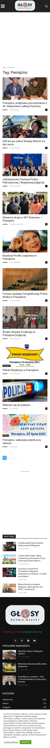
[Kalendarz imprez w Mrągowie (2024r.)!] (9, 654)
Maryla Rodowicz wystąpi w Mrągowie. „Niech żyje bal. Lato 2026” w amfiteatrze (30, 586)
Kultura (5, 175)
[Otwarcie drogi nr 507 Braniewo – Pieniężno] (25, 203)
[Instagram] (21, 640)
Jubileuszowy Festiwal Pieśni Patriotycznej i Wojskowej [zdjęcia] (23, 181)
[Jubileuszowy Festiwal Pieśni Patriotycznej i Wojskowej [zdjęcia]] (25, 165)
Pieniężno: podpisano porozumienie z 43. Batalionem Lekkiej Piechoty (25, 104)
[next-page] (15, 458)
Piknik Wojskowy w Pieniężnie (20, 370)
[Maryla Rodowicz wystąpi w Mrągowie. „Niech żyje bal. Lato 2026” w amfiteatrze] (9, 588)
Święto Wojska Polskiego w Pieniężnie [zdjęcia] (19, 333)
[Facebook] (15, 640)
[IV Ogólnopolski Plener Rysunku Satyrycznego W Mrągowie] (9, 546)
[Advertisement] (25, 38)
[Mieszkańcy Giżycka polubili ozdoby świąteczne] (9, 667)
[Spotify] (28, 640)
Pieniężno (6, 99)
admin (5, 110)
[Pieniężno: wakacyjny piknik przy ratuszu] (25, 425)
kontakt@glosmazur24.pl (31, 632)
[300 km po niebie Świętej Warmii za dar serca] (25, 126)
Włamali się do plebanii (16, 405)
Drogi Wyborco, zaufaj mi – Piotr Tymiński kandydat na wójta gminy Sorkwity (32, 679)
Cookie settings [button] (11, 742)
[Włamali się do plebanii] (25, 390)
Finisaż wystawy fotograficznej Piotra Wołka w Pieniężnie (25, 295)
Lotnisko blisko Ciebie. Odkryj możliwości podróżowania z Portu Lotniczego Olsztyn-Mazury (31, 558)
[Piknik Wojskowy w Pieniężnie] (25, 355)
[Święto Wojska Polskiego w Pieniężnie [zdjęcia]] (25, 317)
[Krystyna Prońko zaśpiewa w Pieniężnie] (25, 241)
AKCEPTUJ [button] (25, 742)
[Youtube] (34, 640)
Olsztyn (5, 137)
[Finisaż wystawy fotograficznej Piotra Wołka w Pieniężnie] (25, 279)
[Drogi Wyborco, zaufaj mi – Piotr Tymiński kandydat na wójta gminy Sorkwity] (9, 680)
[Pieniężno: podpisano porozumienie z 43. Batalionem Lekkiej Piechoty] (25, 88)
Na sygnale (7, 401)
